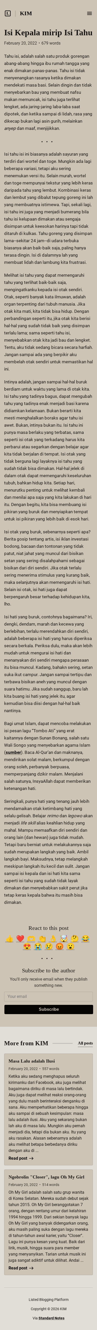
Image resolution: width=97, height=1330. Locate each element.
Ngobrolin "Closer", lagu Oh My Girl (46, 1177)
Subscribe (49, 1009)
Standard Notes (51, 1318)
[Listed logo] (7, 13)
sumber (13, 752)
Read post (18, 1158)
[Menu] (89, 13)
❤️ (20, 938)
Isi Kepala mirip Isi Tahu (48, 32)
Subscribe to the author (48, 970)
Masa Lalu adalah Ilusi (32, 1061)
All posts (85, 1043)
